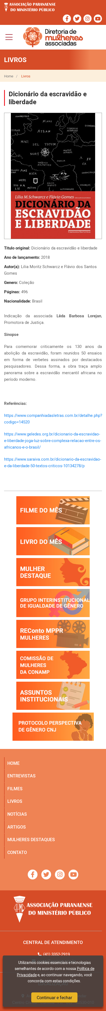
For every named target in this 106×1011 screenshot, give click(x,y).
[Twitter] (77, 18)
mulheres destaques (31, 839)
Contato (17, 852)
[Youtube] (98, 18)
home (13, 763)
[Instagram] (87, 18)
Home (8, 76)
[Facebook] (67, 18)
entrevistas (21, 776)
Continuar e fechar (54, 998)
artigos (16, 827)
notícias (17, 814)
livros (14, 801)
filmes (15, 789)
